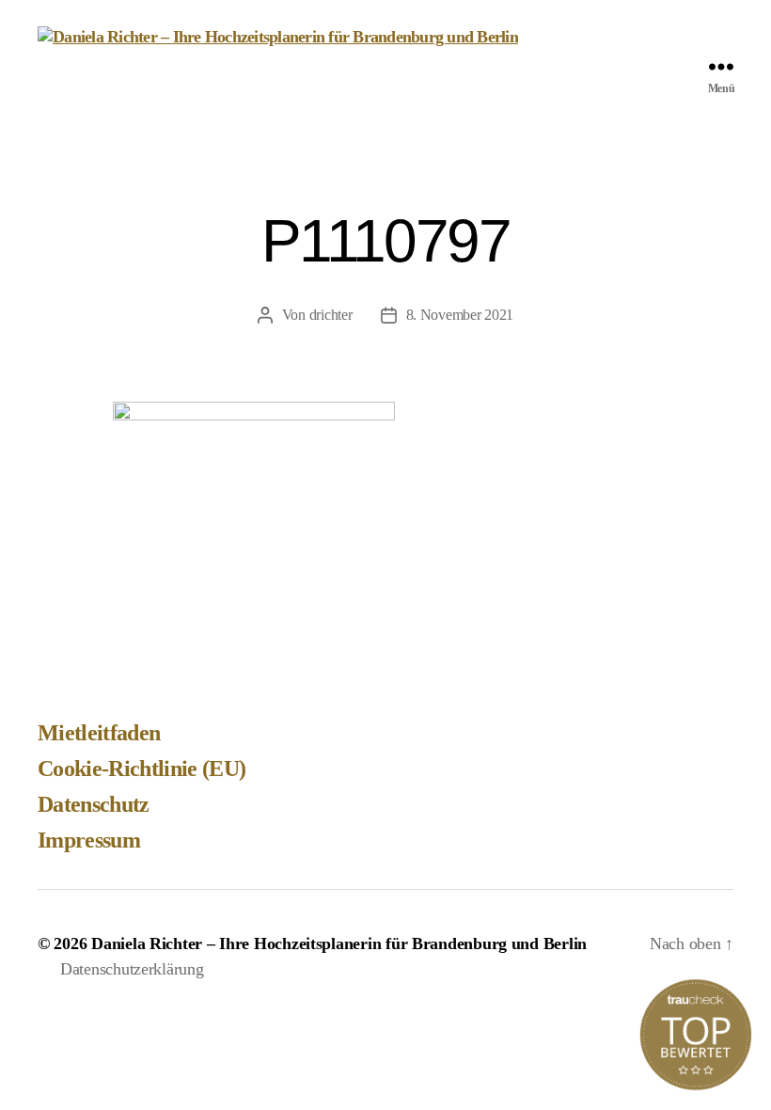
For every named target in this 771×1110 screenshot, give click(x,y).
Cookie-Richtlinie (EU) (141, 768)
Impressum (89, 840)
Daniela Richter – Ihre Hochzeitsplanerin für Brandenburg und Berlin (339, 943)
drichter (331, 315)
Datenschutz (93, 804)
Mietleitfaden (99, 733)
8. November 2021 (460, 315)
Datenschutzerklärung (132, 968)
